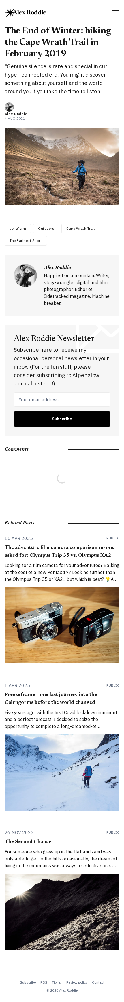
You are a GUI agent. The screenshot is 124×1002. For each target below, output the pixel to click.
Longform (18, 228)
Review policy (76, 982)
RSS (43, 982)
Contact (98, 982)
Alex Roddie (16, 114)
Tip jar (57, 982)
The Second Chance (28, 842)
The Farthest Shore (26, 240)
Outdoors (46, 228)
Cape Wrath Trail (80, 228)
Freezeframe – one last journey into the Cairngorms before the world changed (51, 698)
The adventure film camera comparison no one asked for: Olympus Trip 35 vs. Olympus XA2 (59, 551)
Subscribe (62, 418)
